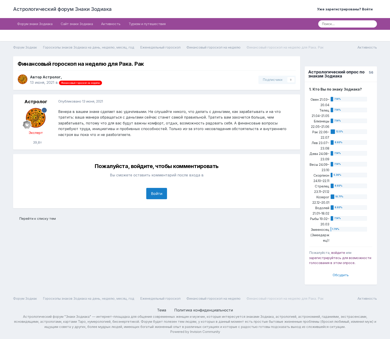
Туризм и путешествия (147, 24)
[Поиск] (372, 24)
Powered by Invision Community (195, 332)
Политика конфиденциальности (203, 310)
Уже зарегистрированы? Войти (345, 9)
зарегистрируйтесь (325, 258)
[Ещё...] (292, 101)
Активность (111, 24)
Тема (162, 310)
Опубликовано (80, 101)
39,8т (37, 142)
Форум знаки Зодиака (35, 24)
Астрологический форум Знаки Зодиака (62, 9)
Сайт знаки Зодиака (77, 24)
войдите (338, 252)
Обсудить (341, 275)
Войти (156, 193)
